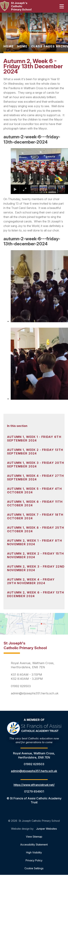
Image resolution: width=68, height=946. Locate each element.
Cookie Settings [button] (34, 868)
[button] (18, 166)
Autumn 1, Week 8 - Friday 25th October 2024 (35, 529)
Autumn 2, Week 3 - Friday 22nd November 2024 (36, 568)
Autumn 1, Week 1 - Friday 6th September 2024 (34, 438)
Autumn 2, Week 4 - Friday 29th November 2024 (31, 581)
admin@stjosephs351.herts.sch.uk (35, 693)
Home (8, 46)
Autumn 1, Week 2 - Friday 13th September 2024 (35, 451)
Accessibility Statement (34, 844)
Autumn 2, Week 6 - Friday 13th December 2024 (35, 594)
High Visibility (34, 852)
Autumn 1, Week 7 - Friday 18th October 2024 (35, 516)
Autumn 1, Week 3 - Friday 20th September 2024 (35, 464)
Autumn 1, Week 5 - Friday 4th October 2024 (34, 490)
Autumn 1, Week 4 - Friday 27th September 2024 (35, 477)
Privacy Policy (34, 860)
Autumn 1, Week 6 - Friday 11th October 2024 (35, 503)
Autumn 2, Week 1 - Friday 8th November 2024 (34, 542)
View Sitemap (34, 836)
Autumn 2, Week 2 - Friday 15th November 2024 (35, 555)
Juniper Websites (46, 828)
